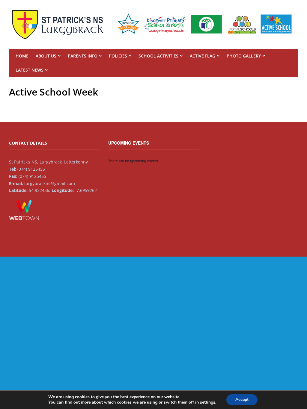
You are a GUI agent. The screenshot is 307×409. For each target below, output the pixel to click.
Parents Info (82, 56)
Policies (118, 56)
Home (22, 56)
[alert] (153, 160)
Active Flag (202, 56)
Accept (242, 399)
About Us (46, 56)
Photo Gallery (244, 56)
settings (207, 402)
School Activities (158, 56)
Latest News (29, 70)
